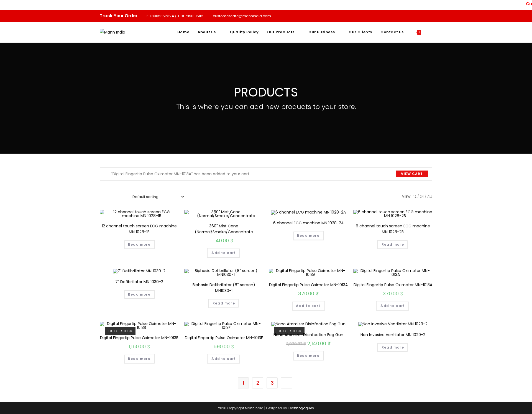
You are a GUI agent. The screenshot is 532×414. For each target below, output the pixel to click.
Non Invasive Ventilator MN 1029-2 (392, 334)
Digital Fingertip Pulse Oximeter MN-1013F (224, 338)
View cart (412, 173)
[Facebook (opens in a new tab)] (418, 16)
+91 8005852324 (159, 16)
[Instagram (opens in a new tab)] (424, 16)
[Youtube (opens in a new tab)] (430, 16)
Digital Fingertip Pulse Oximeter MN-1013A (308, 285)
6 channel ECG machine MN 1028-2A (308, 223)
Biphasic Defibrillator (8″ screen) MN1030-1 (224, 287)
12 (414, 196)
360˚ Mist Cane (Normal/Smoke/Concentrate (224, 229)
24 (422, 196)
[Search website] (430, 32)
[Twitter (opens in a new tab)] (411, 16)
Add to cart (223, 252)
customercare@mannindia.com (242, 16)
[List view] (116, 196)
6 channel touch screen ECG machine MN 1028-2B (393, 229)
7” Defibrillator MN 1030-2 (139, 282)
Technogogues (301, 408)
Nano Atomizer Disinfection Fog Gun (308, 334)
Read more (139, 244)
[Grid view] (104, 196)
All (429, 196)
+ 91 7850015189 (191, 16)
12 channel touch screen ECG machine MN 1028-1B (139, 229)
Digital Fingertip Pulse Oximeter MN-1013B (139, 338)
